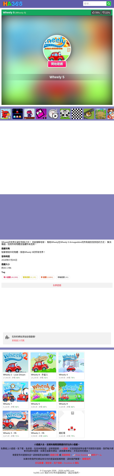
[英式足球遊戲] (65, 114)
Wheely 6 (35, 404)
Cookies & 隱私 (71, 463)
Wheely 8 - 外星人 (39, 374)
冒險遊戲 (29, 277)
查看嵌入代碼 (18, 340)
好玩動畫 (39, 463)
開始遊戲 (57, 64)
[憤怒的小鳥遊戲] (5, 114)
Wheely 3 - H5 (9, 433)
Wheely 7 (7, 404)
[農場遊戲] (100, 114)
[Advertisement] (57, 310)
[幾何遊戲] (41, 114)
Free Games (81, 455)
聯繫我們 (86, 459)
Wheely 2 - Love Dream (14, 374)
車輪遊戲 (63, 277)
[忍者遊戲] (29, 114)
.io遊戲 (64, 448)
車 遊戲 (47, 277)
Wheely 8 (63, 404)
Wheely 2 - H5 (37, 433)
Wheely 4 (63, 374)
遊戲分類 (54, 455)
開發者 (48, 463)
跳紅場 (62, 433)
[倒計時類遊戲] (53, 114)
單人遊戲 (11, 277)
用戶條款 (58, 463)
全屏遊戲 (57, 285)
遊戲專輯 (66, 455)
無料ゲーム (96, 455)
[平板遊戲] (77, 114)
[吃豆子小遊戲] (17, 114)
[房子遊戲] (89, 114)
